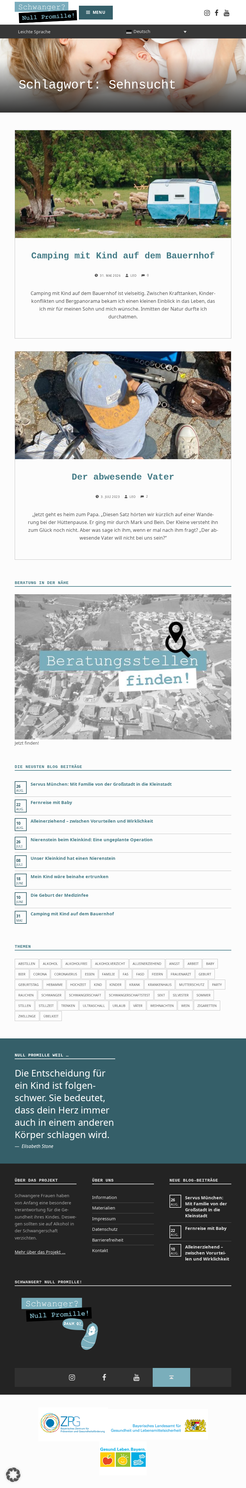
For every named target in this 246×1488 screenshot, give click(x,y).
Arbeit (193, 963)
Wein (185, 1005)
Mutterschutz (191, 984)
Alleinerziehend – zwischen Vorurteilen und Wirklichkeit (92, 821)
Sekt (161, 995)
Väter (137, 1005)
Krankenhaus (160, 984)
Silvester (181, 995)
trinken (68, 1005)
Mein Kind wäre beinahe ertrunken (70, 876)
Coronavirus (65, 974)
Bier (22, 974)
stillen (24, 1005)
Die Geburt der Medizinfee (59, 895)
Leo (134, 275)
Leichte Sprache (34, 31)
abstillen (26, 963)
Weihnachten (162, 1005)
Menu (99, 12)
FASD (140, 974)
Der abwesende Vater (123, 477)
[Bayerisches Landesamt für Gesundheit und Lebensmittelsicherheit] (158, 1424)
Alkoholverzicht (110, 963)
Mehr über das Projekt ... (40, 1252)
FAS (125, 974)
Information (104, 1197)
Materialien (103, 1208)
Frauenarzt (181, 974)
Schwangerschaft (85, 995)
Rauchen (26, 995)
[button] (13, 1475)
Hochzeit (78, 984)
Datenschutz (105, 1229)
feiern (157, 974)
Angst (174, 963)
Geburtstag (28, 984)
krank (134, 984)
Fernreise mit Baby (51, 802)
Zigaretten (207, 1005)
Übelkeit (51, 1016)
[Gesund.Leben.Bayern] (123, 1458)
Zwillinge (27, 1016)
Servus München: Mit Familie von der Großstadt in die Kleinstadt (101, 784)
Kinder (116, 984)
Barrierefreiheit (107, 1240)
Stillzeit (46, 1005)
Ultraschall (94, 1005)
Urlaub (118, 1005)
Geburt (205, 974)
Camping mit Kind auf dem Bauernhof (123, 256)
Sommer (203, 995)
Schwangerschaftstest (129, 995)
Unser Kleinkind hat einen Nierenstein (73, 858)
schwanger (51, 995)
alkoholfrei (76, 963)
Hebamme (54, 984)
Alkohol (50, 963)
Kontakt (100, 1250)
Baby (210, 963)
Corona (40, 974)
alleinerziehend (147, 963)
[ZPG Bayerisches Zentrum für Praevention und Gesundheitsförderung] (73, 1424)
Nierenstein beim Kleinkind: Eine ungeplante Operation (92, 839)
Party (217, 984)
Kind (98, 984)
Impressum (104, 1218)
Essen (89, 974)
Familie (108, 974)
